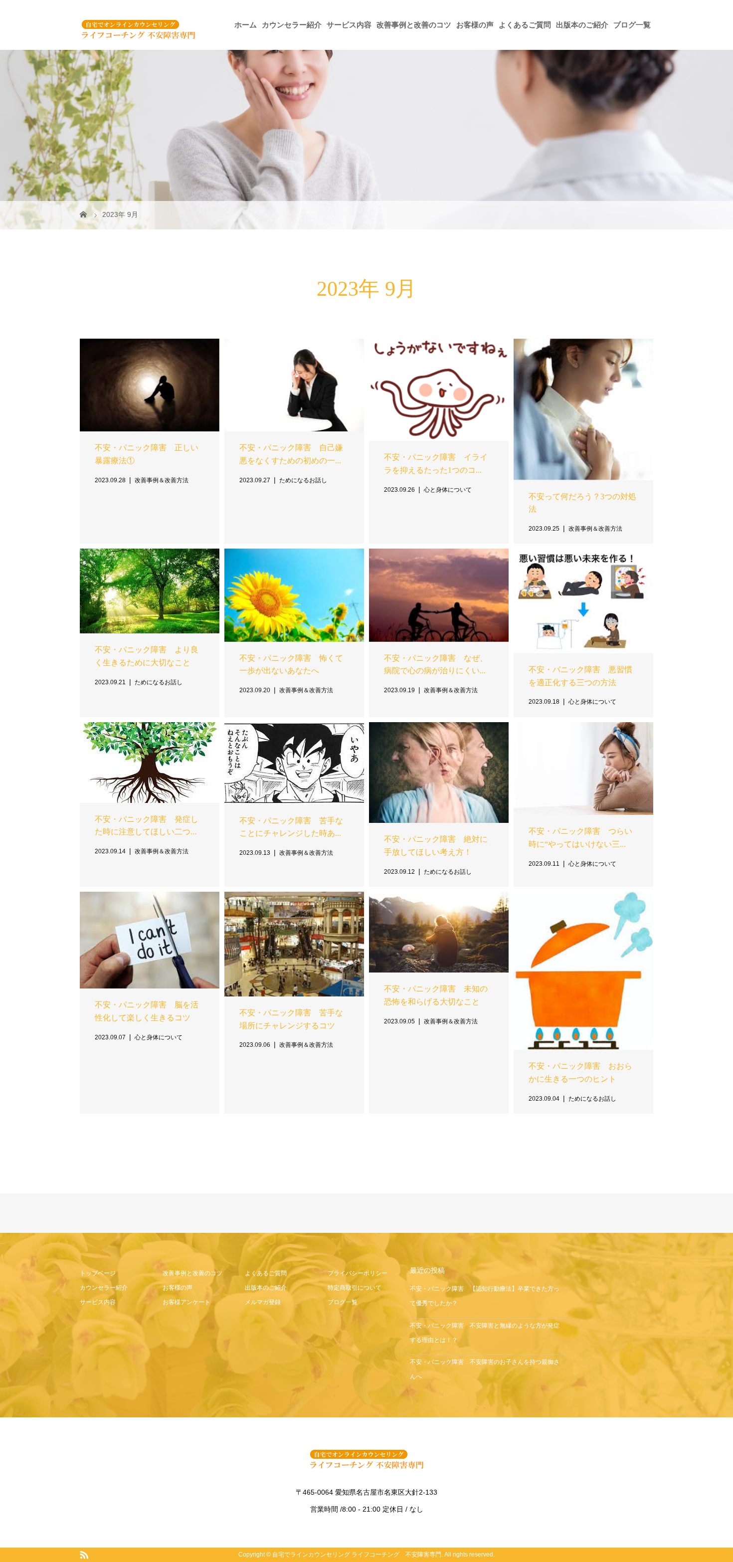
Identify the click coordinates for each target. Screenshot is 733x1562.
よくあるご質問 (525, 24)
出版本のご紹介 (582, 24)
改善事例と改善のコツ (413, 24)
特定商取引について (354, 1287)
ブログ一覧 (632, 24)
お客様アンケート (186, 1302)
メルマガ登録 (263, 1302)
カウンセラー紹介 (292, 24)
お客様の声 (475, 24)
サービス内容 (349, 24)
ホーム (245, 24)
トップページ (98, 1273)
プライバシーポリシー (357, 1273)
